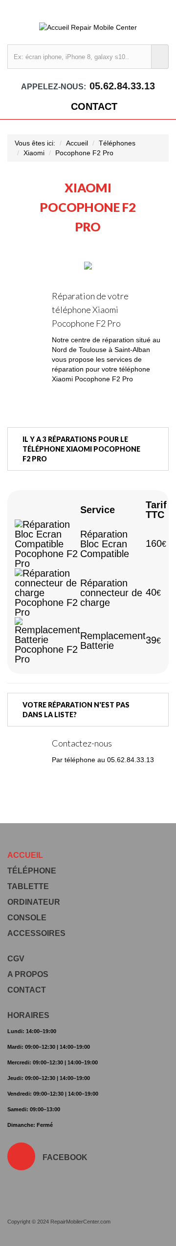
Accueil (77, 143)
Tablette (28, 886)
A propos (27, 974)
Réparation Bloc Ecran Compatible (104, 544)
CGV (15, 959)
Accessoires (36, 933)
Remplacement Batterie (113, 640)
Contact (94, 106)
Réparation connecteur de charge (111, 593)
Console (26, 918)
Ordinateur (33, 902)
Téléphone (31, 871)
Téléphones (117, 143)
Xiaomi (33, 153)
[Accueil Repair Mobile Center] (88, 27)
